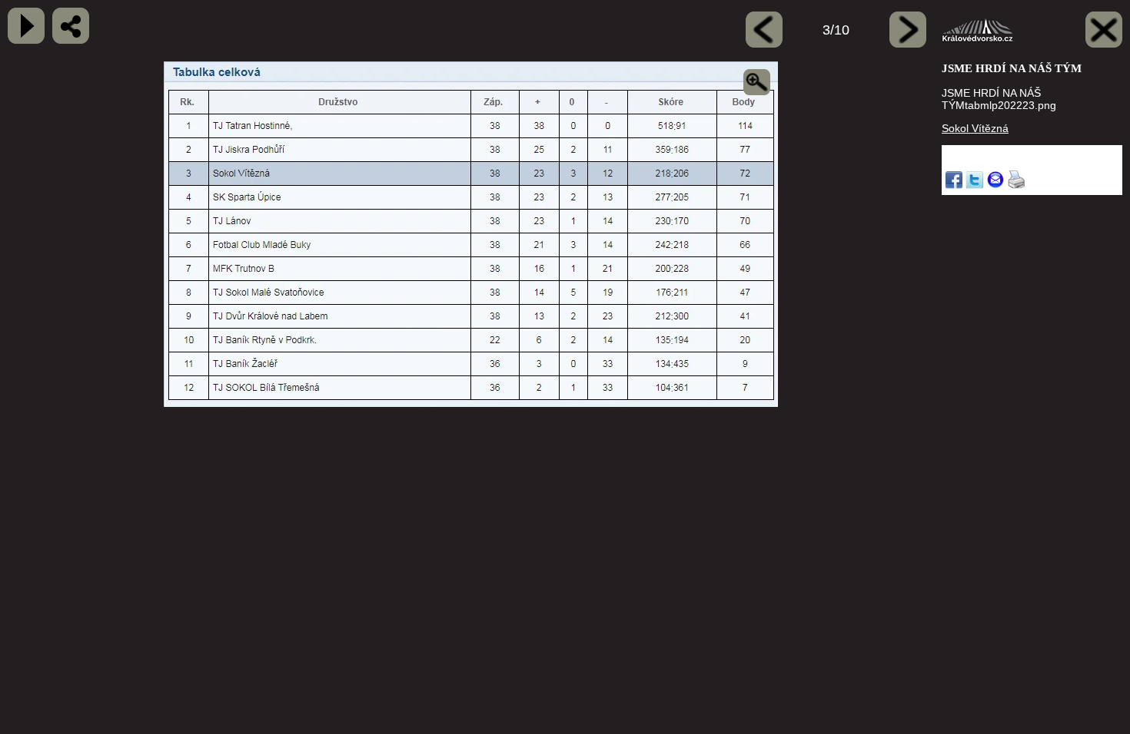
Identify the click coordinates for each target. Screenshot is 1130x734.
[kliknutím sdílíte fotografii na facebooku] (70, 26)
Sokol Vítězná (975, 128)
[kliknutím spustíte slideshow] (26, 26)
